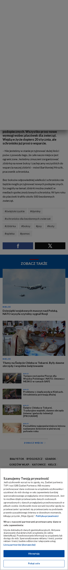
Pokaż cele (34, 563)
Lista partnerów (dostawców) (19, 544)
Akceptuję (34, 553)
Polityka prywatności (47, 516)
